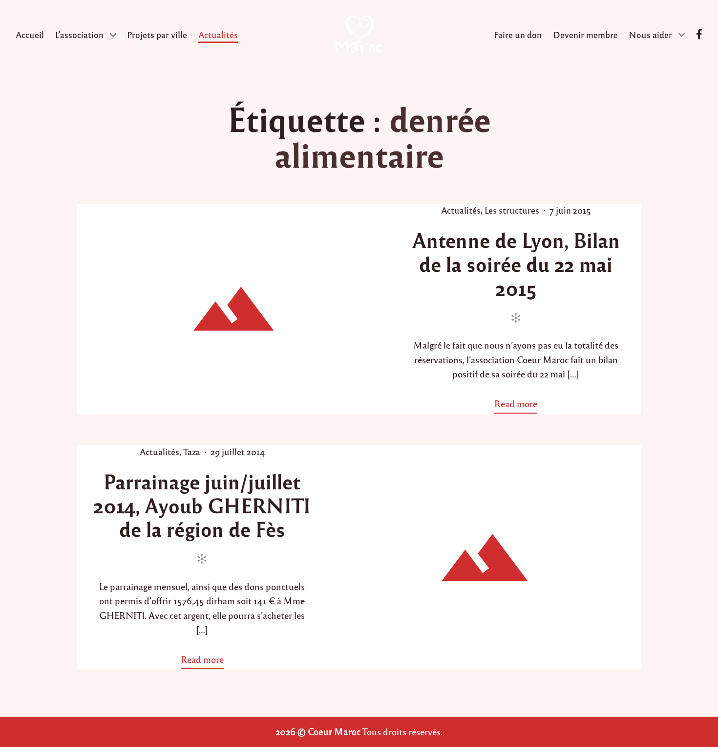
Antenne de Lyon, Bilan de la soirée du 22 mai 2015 (516, 263)
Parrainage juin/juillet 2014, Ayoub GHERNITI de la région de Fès (202, 505)
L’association (79, 34)
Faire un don (518, 34)
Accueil (30, 34)
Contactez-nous (699, 34)
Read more (519, 405)
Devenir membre (585, 34)
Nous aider (650, 34)
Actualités (218, 34)
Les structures (512, 210)
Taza (191, 451)
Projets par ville (157, 34)
